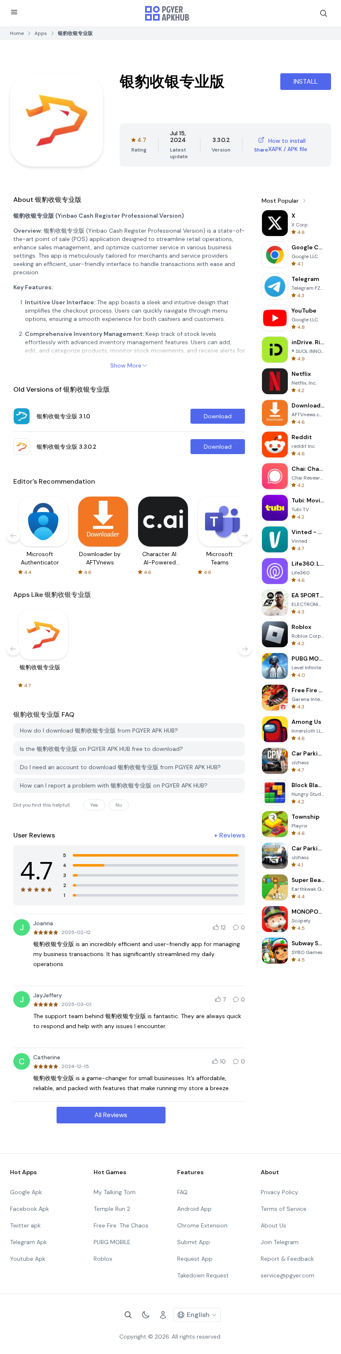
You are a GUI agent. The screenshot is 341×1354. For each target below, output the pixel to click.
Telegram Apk (28, 1242)
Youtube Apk (27, 1258)
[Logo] (167, 13)
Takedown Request (203, 1275)
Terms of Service (283, 1208)
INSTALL (306, 81)
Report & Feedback (287, 1258)
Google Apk (26, 1192)
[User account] (163, 1314)
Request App (195, 1258)
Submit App (193, 1242)
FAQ (182, 1192)
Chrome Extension (202, 1225)
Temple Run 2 (112, 1208)
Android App (194, 1208)
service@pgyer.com (287, 1275)
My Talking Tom (115, 1192)
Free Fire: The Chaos (121, 1225)
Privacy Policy (279, 1192)
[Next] (245, 535)
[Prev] (13, 535)
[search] (323, 13)
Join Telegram (280, 1242)
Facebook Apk (29, 1208)
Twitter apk (25, 1225)
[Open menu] (14, 12)
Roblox (103, 1258)
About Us (273, 1225)
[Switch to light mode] (145, 1314)
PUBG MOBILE (112, 1242)
